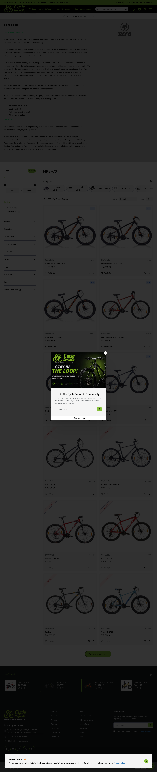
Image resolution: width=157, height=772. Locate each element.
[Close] (105, 353)
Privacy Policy (119, 763)
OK (146, 761)
